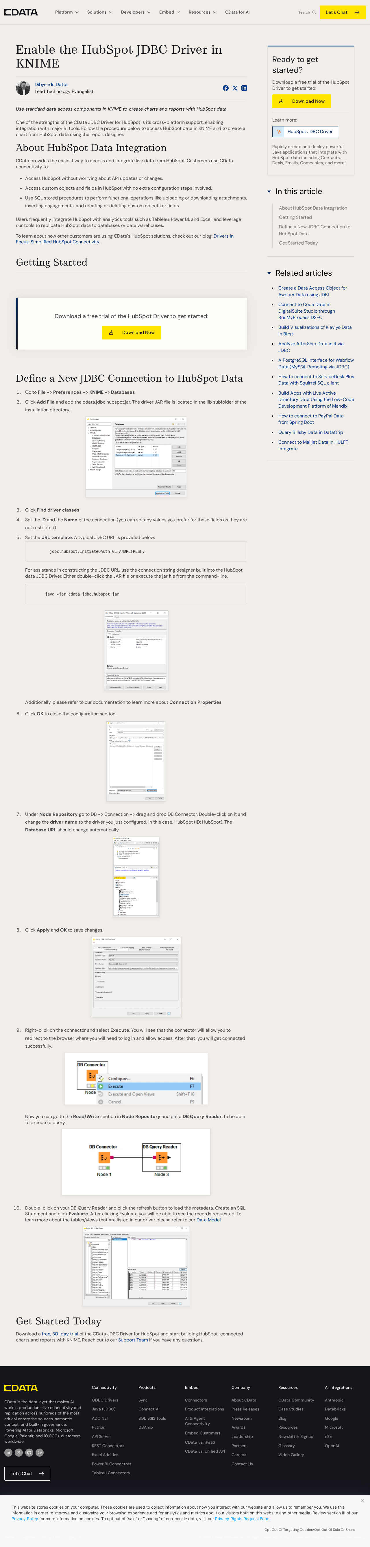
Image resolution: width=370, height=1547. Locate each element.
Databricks (335, 1409)
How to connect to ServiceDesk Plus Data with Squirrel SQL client (316, 380)
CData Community (296, 1400)
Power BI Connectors (111, 1463)
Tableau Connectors (111, 1472)
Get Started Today (298, 243)
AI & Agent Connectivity (197, 1421)
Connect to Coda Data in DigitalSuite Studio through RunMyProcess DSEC (306, 311)
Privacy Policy (25, 1518)
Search (304, 12)
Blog (282, 1418)
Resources (288, 1427)
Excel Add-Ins (105, 1454)
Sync (143, 1400)
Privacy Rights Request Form (242, 1518)
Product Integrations (204, 1409)
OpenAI (332, 1445)
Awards (238, 1427)
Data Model (209, 1220)
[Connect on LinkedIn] (244, 88)
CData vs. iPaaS (200, 1442)
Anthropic (334, 1400)
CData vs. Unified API (205, 1451)
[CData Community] (40, 1453)
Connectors (196, 1400)
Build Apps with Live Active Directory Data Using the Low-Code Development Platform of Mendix (316, 399)
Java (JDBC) (103, 1409)
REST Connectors (108, 1445)
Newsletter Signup (295, 1436)
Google (331, 1418)
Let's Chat (336, 12)
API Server (101, 1436)
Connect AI (148, 1409)
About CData (244, 1400)
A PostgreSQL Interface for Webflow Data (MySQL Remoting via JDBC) (316, 363)
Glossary (286, 1445)
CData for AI (237, 12)
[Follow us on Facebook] (226, 88)
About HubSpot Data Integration (313, 208)
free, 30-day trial (60, 1334)
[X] (19, 1453)
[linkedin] (8, 1453)
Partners (239, 1445)
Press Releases (245, 1409)
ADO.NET (100, 1418)
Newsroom (242, 1418)
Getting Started (295, 217)
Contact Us (242, 1463)
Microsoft (334, 1427)
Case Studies (291, 1409)
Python (98, 1427)
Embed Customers (203, 1433)
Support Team (133, 1340)
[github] (29, 1453)
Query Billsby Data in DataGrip (310, 432)
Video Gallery (291, 1454)
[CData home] (25, 12)
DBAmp (145, 1427)
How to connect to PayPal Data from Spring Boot (311, 419)
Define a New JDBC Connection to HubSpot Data (314, 230)
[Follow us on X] (235, 88)
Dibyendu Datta (51, 84)
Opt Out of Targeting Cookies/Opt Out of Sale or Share (309, 1529)
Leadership (242, 1436)
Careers (239, 1454)
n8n (328, 1436)
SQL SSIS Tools (152, 1418)
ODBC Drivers (105, 1400)
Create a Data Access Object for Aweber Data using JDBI (312, 291)
